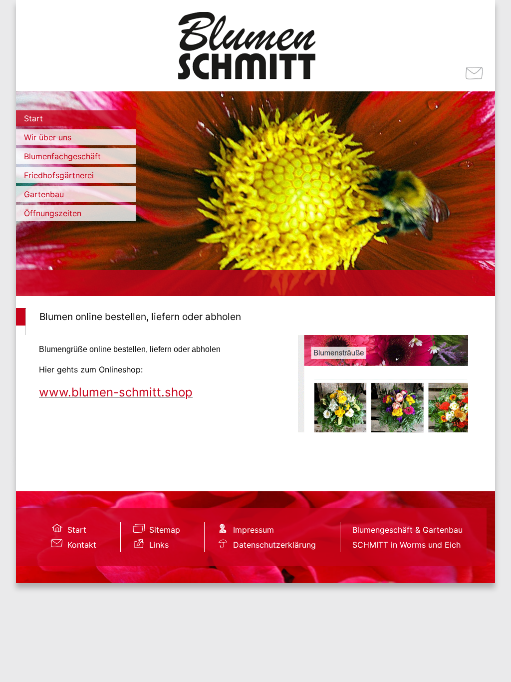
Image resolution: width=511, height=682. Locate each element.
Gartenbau (44, 194)
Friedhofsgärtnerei (59, 175)
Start (33, 118)
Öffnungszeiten (52, 213)
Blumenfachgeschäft (62, 156)
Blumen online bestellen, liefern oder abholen (140, 317)
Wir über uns (47, 137)
